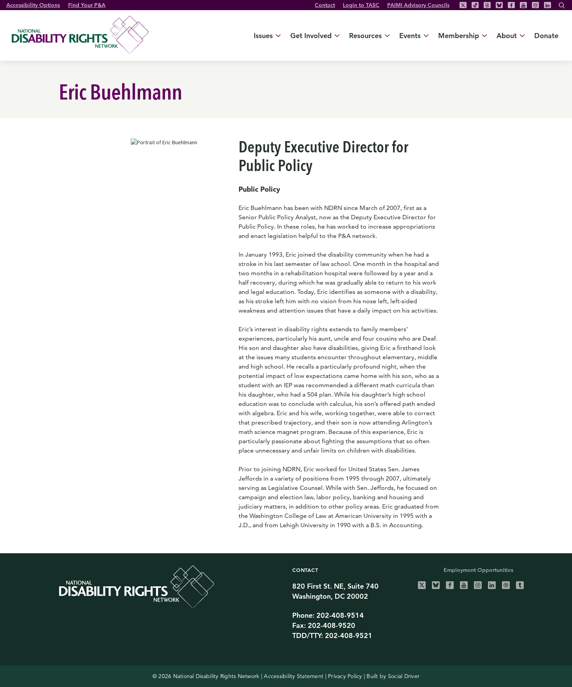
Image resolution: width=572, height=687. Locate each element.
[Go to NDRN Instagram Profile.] (535, 5)
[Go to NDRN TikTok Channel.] (475, 5)
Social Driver (403, 676)
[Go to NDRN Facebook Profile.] (511, 5)
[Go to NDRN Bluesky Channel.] (499, 5)
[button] (562, 6)
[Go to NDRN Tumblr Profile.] (520, 585)
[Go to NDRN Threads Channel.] (487, 5)
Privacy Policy (345, 676)
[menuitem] (325, 5)
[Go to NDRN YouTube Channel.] (523, 5)
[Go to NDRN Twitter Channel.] (463, 5)
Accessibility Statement (293, 676)
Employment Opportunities (478, 569)
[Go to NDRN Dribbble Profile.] (506, 585)
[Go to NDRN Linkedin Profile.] (547, 5)
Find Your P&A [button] (86, 5)
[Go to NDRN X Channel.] (422, 585)
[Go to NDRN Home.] (80, 34)
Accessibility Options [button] (33, 5)
